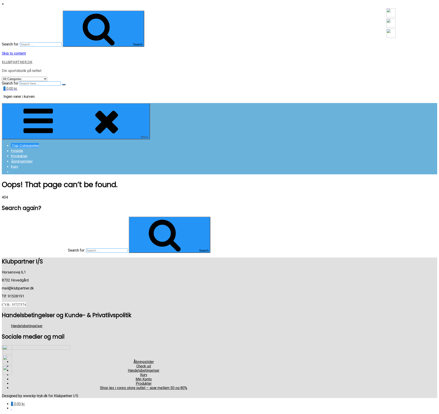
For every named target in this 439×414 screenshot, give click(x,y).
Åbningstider (22, 161)
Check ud (143, 366)
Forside (17, 150)
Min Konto (144, 379)
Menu (144, 137)
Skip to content (14, 53)
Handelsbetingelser (27, 326)
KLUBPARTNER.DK (17, 62)
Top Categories (25, 145)
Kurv (14, 166)
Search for (10, 83)
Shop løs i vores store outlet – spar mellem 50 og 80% (143, 388)
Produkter (19, 156)
